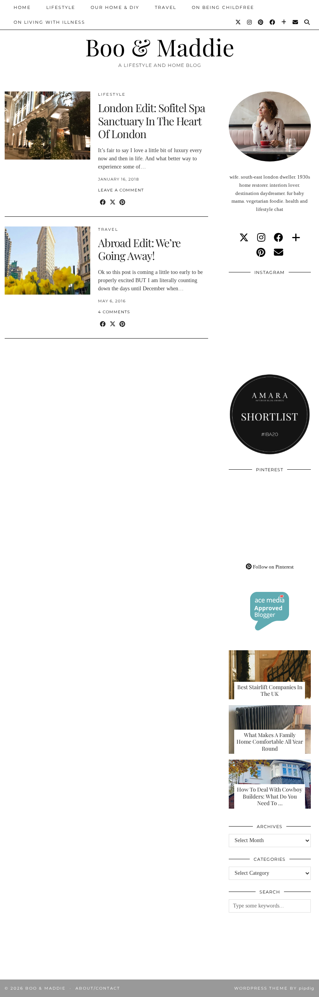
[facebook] (278, 238)
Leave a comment (121, 190)
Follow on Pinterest (273, 567)
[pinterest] (260, 252)
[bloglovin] (296, 238)
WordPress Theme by (274, 988)
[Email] (296, 22)
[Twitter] (238, 22)
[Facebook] (273, 22)
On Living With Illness (49, 22)
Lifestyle (60, 7)
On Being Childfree (223, 7)
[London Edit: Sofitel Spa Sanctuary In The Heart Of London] (47, 125)
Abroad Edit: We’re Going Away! (139, 249)
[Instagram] (249, 22)
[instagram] (261, 238)
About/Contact (97, 988)
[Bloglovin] (284, 22)
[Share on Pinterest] (122, 202)
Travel (165, 7)
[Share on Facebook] (103, 202)
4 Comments (114, 311)
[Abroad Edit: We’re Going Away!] (47, 260)
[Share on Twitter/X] (112, 202)
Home (22, 7)
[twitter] (244, 238)
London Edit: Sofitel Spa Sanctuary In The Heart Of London (151, 120)
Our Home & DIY (115, 7)
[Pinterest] (261, 22)
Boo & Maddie (159, 46)
